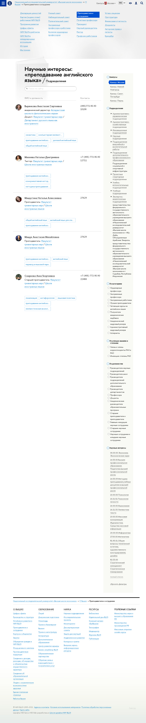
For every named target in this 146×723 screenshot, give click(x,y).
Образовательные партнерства (46, 655)
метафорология (47, 298)
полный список (116, 576)
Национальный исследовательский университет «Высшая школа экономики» (45, 601)
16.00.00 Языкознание (119, 505)
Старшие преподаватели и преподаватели (117, 416)
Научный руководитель (87, 28)
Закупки (16, 638)
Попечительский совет (58, 21)
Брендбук (109, 36)
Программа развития (29, 24)
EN (124, 3)
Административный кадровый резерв (118, 328)
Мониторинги (69, 623)
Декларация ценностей (30, 13)
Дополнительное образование (45, 641)
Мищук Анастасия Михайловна (42, 237)
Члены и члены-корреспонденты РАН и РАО (120, 350)
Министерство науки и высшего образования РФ (123, 616)
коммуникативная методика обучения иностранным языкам (38, 181)
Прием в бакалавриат (47, 624)
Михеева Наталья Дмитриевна (42, 157)
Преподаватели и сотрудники (20, 629)
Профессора (116, 395)
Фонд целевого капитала (23, 648)
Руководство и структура (23, 617)
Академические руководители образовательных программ (118, 405)
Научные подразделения (74, 613)
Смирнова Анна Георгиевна (40, 275)
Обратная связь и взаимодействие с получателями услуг (46, 663)
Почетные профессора (87, 20)
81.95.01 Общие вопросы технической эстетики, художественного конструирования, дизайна (120, 548)
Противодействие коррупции (20, 653)
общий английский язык (36, 145)
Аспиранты (115, 333)
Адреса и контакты (41, 707)
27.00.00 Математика (119, 536)
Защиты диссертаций (72, 634)
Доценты (114, 398)
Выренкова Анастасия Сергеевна (43, 106)
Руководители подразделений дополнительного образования (118, 381)
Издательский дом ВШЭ (98, 617)
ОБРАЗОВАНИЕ (46, 609)
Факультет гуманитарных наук (48, 116)
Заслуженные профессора (116, 295)
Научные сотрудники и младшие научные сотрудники (120, 437)
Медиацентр (94, 631)
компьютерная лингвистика (51, 135)
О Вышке (83, 601)
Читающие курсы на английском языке (118, 307)
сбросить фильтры (118, 584)
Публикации (94, 638)
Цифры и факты (27, 28)
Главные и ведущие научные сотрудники (119, 423)
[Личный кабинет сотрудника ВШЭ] (136, 3)
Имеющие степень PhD (120, 356)
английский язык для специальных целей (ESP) (62, 220)
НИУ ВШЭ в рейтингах (30, 32)
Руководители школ (118, 374)
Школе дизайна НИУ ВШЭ (60, 713)
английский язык (60, 259)
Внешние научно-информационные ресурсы (71, 648)
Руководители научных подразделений (120, 369)
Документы (110, 25)
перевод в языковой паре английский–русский (38, 264)
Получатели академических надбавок (117, 315)
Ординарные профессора (116, 289)
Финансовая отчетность (115, 21)
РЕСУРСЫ (94, 609)
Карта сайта (24, 710)
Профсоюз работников (87, 36)
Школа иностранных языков (38, 164)
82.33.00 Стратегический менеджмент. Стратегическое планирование (117, 565)
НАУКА (67, 609)
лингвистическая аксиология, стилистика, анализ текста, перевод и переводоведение (38, 308)
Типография (94, 627)
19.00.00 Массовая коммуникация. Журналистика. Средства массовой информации (119, 522)
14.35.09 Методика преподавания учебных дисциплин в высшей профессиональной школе (120, 484)
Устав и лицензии (112, 13)
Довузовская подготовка (48, 617)
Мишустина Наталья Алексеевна (43, 198)
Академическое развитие (74, 638)
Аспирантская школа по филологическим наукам (45, 112)
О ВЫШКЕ (18, 609)
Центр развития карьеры (48, 646)
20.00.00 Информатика (120, 532)
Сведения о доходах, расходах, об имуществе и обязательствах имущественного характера (23, 664)
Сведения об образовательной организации (20, 676)
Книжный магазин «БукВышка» (96, 622)
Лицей (41, 613)
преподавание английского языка (38, 140)
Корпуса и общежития (22, 634)
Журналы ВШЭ (95, 635)
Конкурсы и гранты (71, 641)
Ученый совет (54, 13)
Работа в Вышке (19, 698)
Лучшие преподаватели (120, 303)
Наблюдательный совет (59, 17)
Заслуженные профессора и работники (59, 26)
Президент (82, 24)
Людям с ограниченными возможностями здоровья (23, 685)
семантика (30, 135)
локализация (31, 298)
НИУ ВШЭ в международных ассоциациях (27, 39)
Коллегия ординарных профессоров (58, 33)
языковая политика (66, 298)
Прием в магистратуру (47, 632)
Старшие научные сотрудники (118, 429)
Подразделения (56, 81)
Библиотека (94, 613)
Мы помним (25, 50)
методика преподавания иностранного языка (38, 186)
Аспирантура (43, 636)
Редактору (132, 708)
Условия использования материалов (65, 707)
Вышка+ (41, 628)
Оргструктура (111, 17)
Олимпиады (43, 621)
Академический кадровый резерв (118, 322)
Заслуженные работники (121, 300)
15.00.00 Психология (119, 494)
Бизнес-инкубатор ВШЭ (48, 650)
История (24, 46)
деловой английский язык (64, 140)
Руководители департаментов (117, 390)
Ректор (80, 32)
